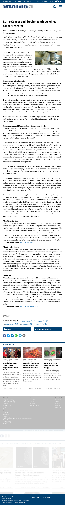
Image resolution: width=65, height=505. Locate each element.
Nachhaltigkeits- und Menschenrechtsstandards (17, 418)
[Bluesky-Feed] (58, 1)
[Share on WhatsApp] (16, 335)
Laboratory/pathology (9, 402)
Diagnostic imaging (8, 400)
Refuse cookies (35, 497)
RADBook (26, 1)
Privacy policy (7, 422)
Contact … (9, 329)
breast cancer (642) (28, 321)
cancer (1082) (43, 321)
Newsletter (45, 1)
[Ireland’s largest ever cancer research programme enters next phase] (12, 352)
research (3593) (41, 324)
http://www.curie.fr (27, 242)
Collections (33, 400)
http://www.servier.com (29, 306)
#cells (60, 388)
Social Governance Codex (10, 420)
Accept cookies (46, 497)
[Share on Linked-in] (12, 335)
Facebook (58, 400)
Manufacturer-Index (35, 405)
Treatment (6, 403)
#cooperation (12, 388)
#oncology (18, 388)
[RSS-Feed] (60, 1)
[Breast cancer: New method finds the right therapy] (53, 352)
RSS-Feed (58, 407)
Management (7, 405)
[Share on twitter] (8, 335)
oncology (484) (26, 324)
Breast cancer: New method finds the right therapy (51, 365)
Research (6, 409)
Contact (52, 1)
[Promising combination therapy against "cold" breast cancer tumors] (32, 352)
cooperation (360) (12, 324)
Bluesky (57, 403)
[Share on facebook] (4, 335)
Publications (12, 1)
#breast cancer (32, 388)
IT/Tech (5, 407)
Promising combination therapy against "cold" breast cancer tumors (31, 365)
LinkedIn (57, 405)
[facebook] (56, 1)
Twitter (57, 402)
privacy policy (14, 500)
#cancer (6, 388)
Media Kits (33, 1)
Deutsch (5, 1)
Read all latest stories (43, 329)
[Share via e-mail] (23, 335)
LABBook (20, 1)
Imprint (5, 424)
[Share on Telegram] (20, 335)
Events (39, 1)
